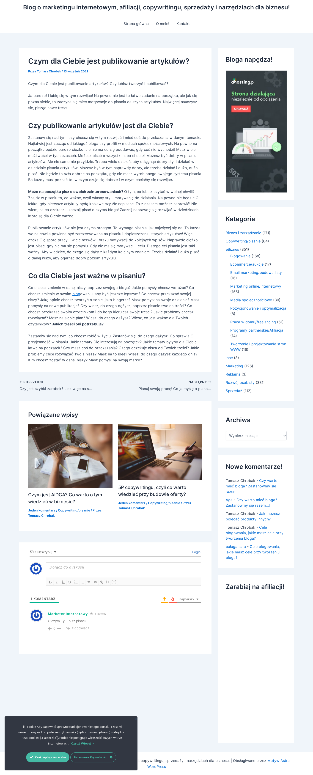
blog (76, 293)
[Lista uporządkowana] (76, 582)
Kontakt (183, 23)
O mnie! (162, 23)
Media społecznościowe (251, 300)
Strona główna (136, 23)
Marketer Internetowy (68, 614)
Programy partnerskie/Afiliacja (256, 330)
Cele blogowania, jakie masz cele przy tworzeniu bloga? (254, 533)
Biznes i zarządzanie (243, 233)
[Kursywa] (57, 582)
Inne (229, 357)
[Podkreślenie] (63, 582)
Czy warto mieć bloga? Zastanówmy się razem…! (251, 486)
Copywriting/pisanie (74, 510)
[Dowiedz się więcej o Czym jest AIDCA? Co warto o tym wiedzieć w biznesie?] (70, 455)
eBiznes (232, 249)
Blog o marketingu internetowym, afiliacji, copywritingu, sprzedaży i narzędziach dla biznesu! (156, 7)
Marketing (234, 366)
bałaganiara (236, 546)
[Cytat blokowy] (89, 582)
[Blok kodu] (95, 582)
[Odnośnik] (102, 582)
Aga (229, 499)
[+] (114, 581)
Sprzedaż (234, 390)
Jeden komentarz (41, 510)
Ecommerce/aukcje (247, 264)
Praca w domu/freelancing (253, 322)
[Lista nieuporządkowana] (82, 582)
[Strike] (69, 582)
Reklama (233, 374)
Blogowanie (240, 256)
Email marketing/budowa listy (256, 272)
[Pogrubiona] (50, 582)
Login (195, 552)
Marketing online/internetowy (255, 286)
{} (107, 581)
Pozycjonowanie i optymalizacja (258, 308)
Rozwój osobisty (240, 382)
